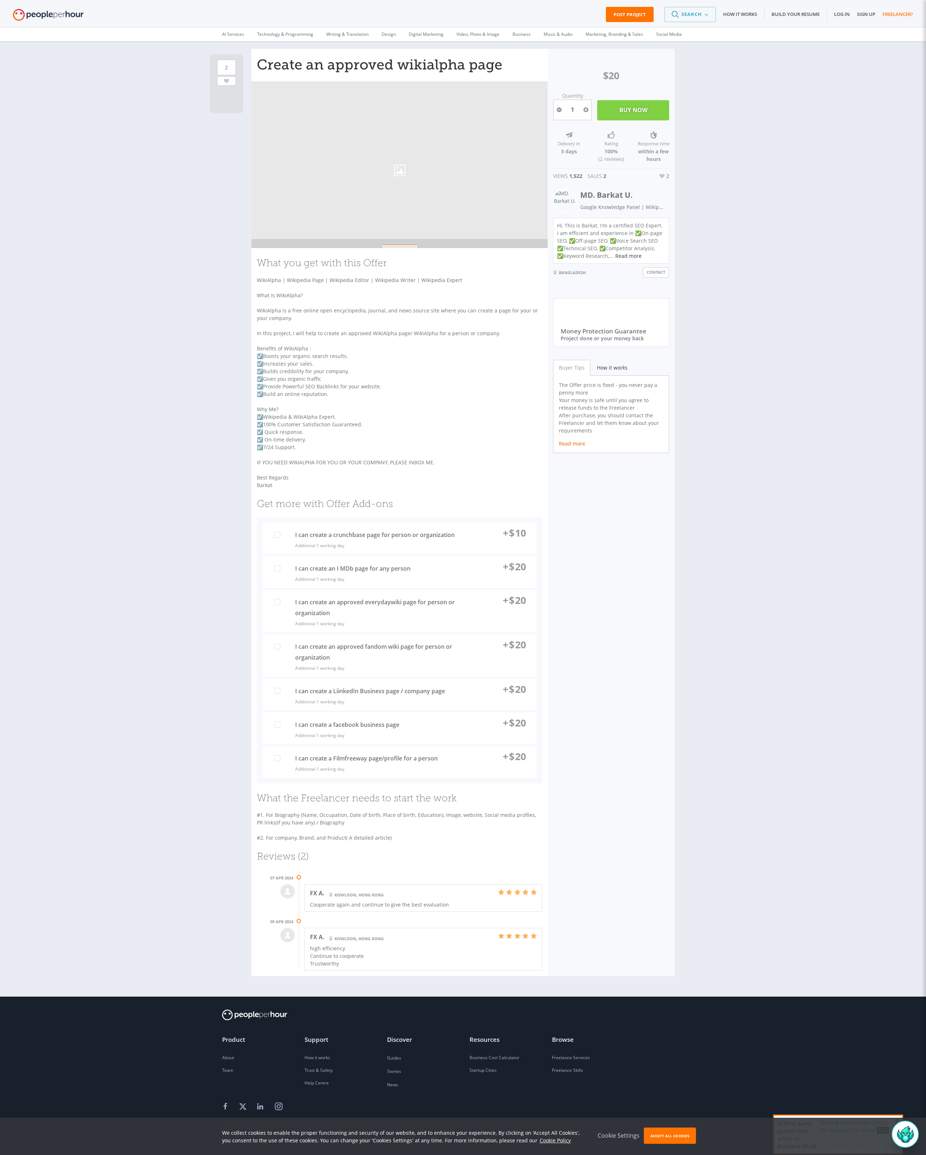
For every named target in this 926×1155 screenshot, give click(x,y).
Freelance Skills (567, 1070)
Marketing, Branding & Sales (614, 34)
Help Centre (317, 1083)
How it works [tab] (612, 367)
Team (227, 1070)
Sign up (866, 14)
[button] (690, 14)
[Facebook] (226, 1107)
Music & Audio (558, 34)
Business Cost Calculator (494, 1057)
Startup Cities (483, 1070)
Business (522, 34)
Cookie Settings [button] (619, 1135)
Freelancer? (898, 14)
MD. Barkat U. (606, 195)
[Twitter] (243, 1107)
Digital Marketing (426, 34)
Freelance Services (571, 1057)
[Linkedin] (261, 1107)
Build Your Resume (796, 14)
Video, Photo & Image (478, 34)
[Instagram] (278, 1107)
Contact (656, 272)
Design (389, 34)
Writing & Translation (347, 34)
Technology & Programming (285, 34)
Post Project (629, 14)
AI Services (233, 34)
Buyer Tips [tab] (572, 367)
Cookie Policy (555, 1140)
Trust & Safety (319, 1070)
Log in (842, 14)
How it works (740, 14)
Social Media (669, 34)
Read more (628, 255)
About (228, 1057)
